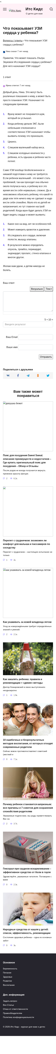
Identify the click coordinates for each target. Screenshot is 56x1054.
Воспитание (9, 985)
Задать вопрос (10, 1001)
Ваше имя (12, 347)
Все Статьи (8, 1005)
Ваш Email (12, 337)
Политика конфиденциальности (18, 1017)
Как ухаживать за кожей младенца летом (27, 622)
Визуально (37, 289)
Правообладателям (12, 1013)
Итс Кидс (34, 9)
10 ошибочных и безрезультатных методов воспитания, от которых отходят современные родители (28, 743)
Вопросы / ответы (13, 40)
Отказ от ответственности (15, 1009)
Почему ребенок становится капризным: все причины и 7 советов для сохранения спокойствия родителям (28, 808)
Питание (7, 972)
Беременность (10, 968)
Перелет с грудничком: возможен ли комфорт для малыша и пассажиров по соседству (26, 544)
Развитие (7, 981)
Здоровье (7, 977)
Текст (49, 289)
